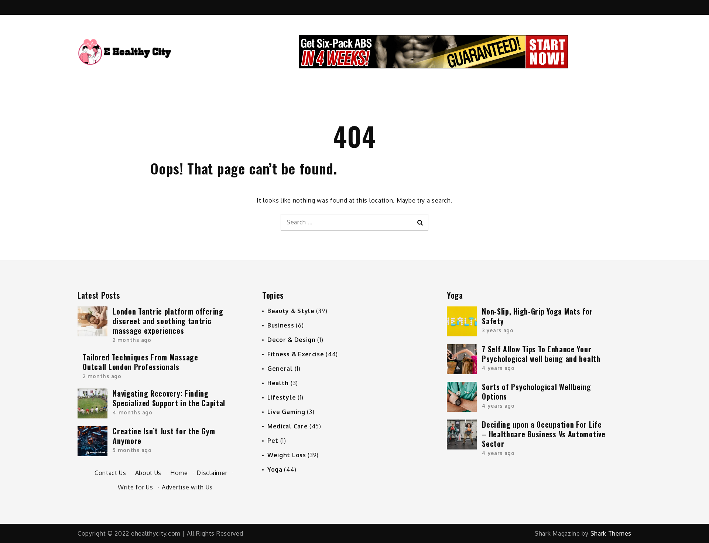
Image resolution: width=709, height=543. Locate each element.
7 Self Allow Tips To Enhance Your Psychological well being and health (541, 353)
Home (179, 472)
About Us (148, 472)
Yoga (274, 469)
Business (280, 325)
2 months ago (132, 340)
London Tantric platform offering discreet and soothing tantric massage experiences (168, 321)
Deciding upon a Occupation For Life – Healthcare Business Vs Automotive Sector (544, 434)
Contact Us (110, 472)
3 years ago (498, 330)
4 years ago (498, 368)
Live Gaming (286, 411)
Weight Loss (286, 455)
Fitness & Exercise (295, 354)
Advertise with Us (187, 487)
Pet (272, 440)
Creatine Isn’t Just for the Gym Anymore (164, 435)
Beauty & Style (291, 311)
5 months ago (132, 450)
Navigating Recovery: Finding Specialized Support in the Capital (169, 398)
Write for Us (135, 487)
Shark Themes (610, 533)
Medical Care (287, 426)
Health (278, 383)
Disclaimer (211, 472)
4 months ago (132, 412)
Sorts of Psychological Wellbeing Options (536, 391)
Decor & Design (291, 339)
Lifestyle (281, 397)
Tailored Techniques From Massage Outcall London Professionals (140, 362)
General (280, 368)
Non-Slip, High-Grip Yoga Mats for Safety (537, 316)
